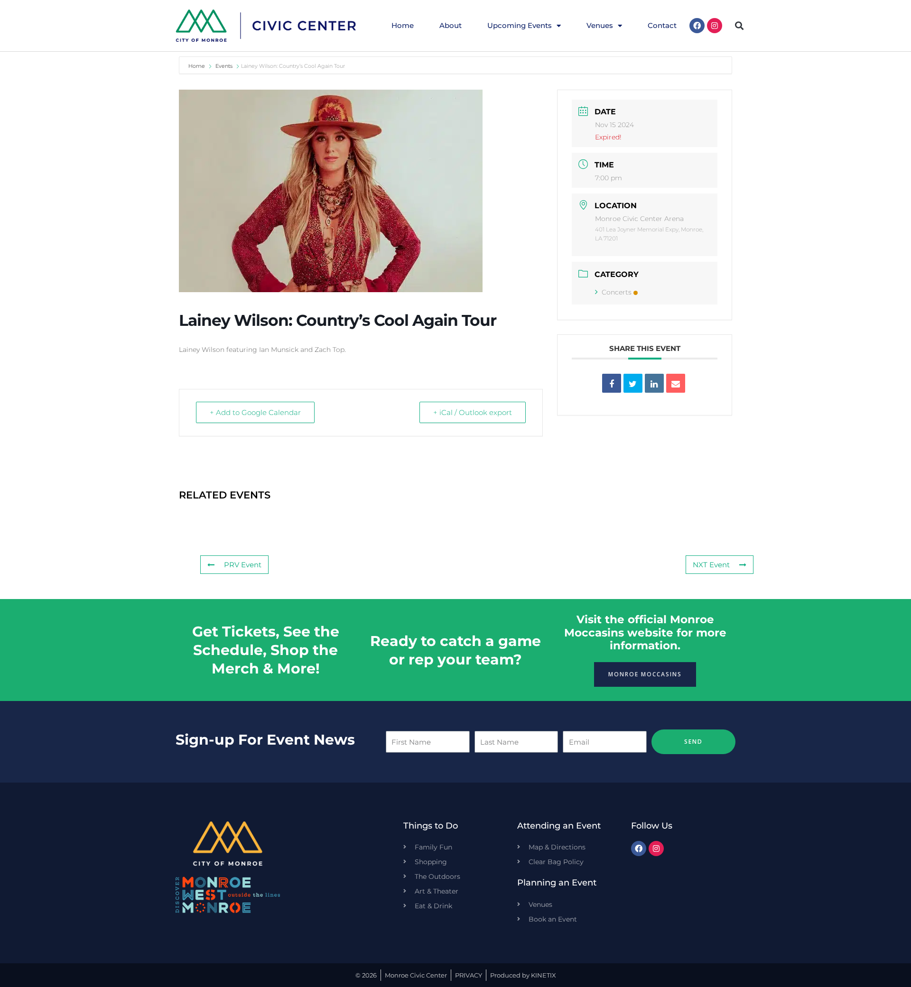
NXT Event (711, 564)
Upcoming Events (519, 25)
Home (402, 25)
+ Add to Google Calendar (255, 412)
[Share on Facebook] (611, 383)
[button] (739, 26)
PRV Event (242, 564)
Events (223, 66)
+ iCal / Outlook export (472, 412)
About (450, 25)
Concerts (617, 292)
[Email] (675, 383)
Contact (662, 25)
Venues (599, 25)
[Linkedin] (654, 383)
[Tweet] (632, 383)
